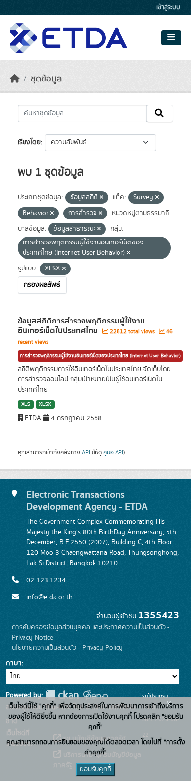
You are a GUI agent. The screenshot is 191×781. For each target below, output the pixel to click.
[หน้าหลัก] (15, 79)
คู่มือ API (113, 452)
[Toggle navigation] (171, 37)
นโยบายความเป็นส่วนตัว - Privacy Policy (67, 648)
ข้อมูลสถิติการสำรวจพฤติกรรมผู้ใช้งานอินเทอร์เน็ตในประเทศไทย (81, 326)
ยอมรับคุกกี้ (95, 769)
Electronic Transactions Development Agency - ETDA (87, 500)
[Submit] (159, 113)
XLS (25, 404)
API (86, 452)
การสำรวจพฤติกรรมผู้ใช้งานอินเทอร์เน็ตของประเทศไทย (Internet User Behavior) (100, 355)
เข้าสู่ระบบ (168, 7)
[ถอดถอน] (101, 198)
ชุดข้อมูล (46, 79)
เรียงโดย (29, 142)
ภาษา (14, 663)
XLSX (45, 404)
